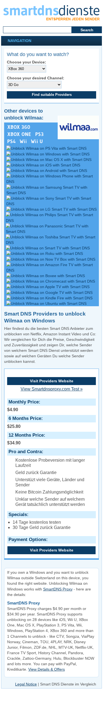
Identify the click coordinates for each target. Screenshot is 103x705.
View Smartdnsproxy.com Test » (52, 389)
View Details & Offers (46, 669)
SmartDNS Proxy (58, 589)
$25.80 (24, 422)
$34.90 (25, 439)
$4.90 (23, 405)
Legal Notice (26, 684)
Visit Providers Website (51, 381)
